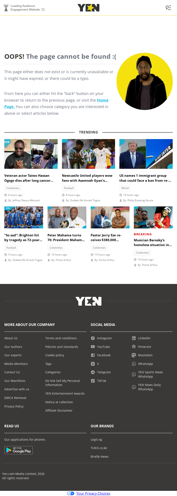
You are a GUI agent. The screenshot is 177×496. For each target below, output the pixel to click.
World (125, 188)
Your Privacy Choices (93, 493)
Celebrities (12, 188)
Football (69, 188)
